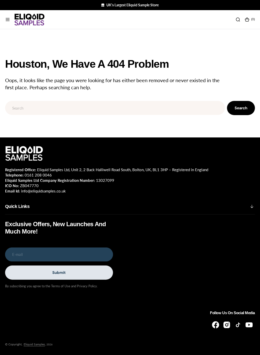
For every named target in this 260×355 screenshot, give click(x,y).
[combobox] (115, 108)
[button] (7, 19)
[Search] (237, 19)
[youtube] (249, 324)
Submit (59, 272)
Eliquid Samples (34, 344)
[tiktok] (237, 324)
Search (241, 108)
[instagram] (226, 324)
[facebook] (215, 324)
